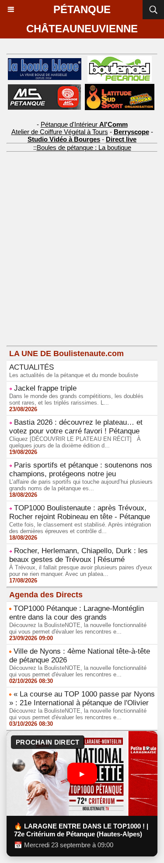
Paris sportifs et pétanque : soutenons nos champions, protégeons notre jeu (80, 469)
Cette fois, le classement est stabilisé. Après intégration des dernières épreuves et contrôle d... (80, 527)
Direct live (121, 139)
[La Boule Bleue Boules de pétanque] (44, 62)
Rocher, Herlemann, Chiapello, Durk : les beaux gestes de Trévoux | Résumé (78, 555)
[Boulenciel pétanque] (119, 59)
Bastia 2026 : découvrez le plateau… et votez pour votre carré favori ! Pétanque (76, 426)
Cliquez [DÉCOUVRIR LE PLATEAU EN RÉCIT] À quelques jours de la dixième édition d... (75, 442)
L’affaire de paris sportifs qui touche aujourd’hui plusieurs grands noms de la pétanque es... (81, 485)
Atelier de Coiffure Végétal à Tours (59, 131)
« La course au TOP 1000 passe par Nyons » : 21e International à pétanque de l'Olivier (82, 698)
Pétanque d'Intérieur (84, 124)
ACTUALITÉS (31, 367)
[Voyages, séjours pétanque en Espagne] (119, 87)
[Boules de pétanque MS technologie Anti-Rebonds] (44, 88)
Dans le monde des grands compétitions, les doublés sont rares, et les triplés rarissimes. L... (76, 399)
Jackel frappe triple (45, 388)
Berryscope (131, 131)
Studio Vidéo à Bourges (64, 139)
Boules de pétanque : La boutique (84, 147)
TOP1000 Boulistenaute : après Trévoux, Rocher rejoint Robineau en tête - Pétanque (79, 512)
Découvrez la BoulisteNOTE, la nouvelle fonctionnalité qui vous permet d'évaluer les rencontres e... (78, 628)
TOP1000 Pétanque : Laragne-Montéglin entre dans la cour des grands (76, 612)
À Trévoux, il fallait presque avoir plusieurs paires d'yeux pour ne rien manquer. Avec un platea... (80, 570)
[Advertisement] (75, 264)
